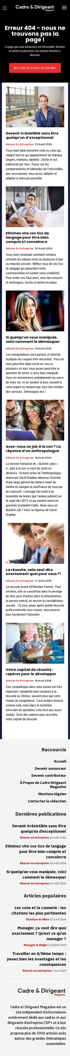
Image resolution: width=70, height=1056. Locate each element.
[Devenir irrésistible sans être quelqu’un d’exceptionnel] (35, 106)
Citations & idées (37, 919)
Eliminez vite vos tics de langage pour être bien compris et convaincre (27, 237)
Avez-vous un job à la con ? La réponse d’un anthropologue (33, 448)
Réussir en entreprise (19, 144)
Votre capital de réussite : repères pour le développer (31, 671)
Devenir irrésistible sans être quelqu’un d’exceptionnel (32, 135)
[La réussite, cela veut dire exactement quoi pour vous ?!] (35, 543)
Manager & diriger (36, 945)
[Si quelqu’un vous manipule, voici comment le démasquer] (35, 311)
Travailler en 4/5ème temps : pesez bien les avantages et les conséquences (36, 959)
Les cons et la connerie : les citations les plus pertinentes (38, 910)
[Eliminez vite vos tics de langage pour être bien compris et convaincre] (35, 206)
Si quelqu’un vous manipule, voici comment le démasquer (33, 339)
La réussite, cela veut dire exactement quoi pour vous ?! (33, 571)
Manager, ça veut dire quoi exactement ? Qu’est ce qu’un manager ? (39, 933)
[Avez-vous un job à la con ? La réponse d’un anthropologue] (35, 420)
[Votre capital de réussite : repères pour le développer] (35, 643)
